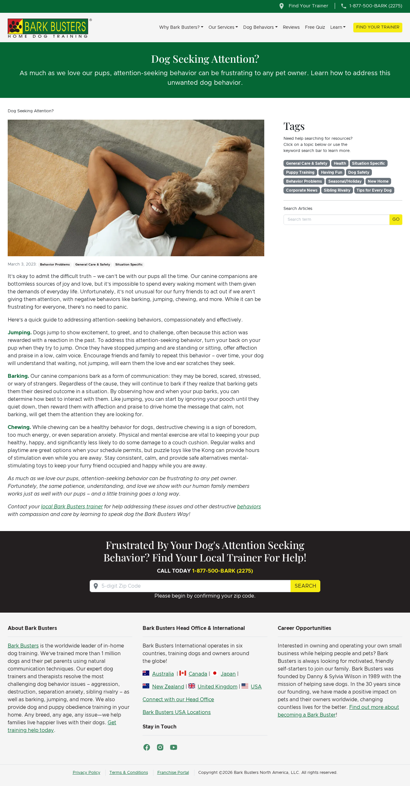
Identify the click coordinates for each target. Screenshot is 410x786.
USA (256, 686)
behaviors (249, 506)
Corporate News (301, 190)
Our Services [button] (221, 27)
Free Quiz (315, 27)
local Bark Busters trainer (72, 506)
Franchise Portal (173, 773)
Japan (228, 674)
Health (340, 163)
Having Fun (331, 172)
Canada (198, 674)
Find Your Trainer (377, 27)
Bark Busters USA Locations (177, 712)
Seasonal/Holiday (345, 181)
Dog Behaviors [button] (258, 27)
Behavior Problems (304, 181)
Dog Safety (358, 172)
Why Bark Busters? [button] (179, 27)
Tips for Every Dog (374, 190)
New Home (378, 181)
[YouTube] (173, 747)
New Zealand (168, 686)
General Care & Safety (306, 163)
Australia (163, 674)
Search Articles (297, 209)
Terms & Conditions (129, 773)
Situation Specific (368, 163)
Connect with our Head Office (178, 699)
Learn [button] (336, 27)
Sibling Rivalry (337, 190)
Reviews (291, 27)
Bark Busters (23, 645)
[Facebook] (147, 747)
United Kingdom (217, 686)
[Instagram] (160, 747)
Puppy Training (300, 172)
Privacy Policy (86, 773)
